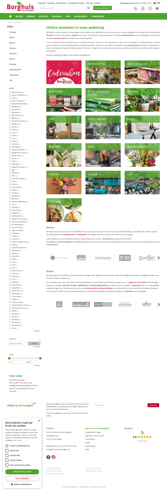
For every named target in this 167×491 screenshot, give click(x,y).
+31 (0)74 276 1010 (20, 382)
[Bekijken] (157, 8)
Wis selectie (36, 331)
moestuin (66, 285)
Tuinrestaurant (15, 69)
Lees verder (17, 440)
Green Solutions (84, 487)
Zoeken (12, 339)
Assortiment (90, 439)
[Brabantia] (103, 257)
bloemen (50, 35)
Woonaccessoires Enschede (55, 474)
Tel (135, 8)
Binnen (12, 42)
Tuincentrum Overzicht (98, 487)
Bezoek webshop (101, 8)
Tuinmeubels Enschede (53, 468)
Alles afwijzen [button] (22, 478)
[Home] (10, 16)
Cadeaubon (14, 74)
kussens (110, 238)
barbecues (137, 285)
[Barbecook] (81, 304)
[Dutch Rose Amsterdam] (147, 257)
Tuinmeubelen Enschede (54, 471)
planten (75, 35)
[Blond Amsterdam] (81, 257)
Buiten (12, 37)
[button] (22, 484)
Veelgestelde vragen (93, 432)
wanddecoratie (68, 234)
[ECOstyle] (125, 304)
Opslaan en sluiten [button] (22, 472)
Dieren (12, 58)
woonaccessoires (60, 38)
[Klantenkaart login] (142, 8)
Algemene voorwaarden (94, 435)
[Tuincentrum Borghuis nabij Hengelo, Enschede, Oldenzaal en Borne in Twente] (20, 6)
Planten (13, 48)
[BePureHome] (59, 257)
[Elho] (147, 304)
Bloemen (13, 53)
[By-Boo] (125, 257)
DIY (11, 80)
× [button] (39, 421)
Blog (87, 449)
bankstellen (82, 234)
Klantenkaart (90, 446)
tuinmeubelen (128, 35)
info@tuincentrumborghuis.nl (21, 385)
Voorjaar (13, 32)
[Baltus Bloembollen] (59, 304)
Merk (11, 88)
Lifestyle (13, 64)
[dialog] (22, 453)
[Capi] (103, 304)
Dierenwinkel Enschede (92, 468)
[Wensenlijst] (150, 8)
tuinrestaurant (133, 45)
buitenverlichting (105, 288)
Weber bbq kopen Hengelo (93, 471)
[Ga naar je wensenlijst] (150, 8)
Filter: (10, 26)
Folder (87, 442)
